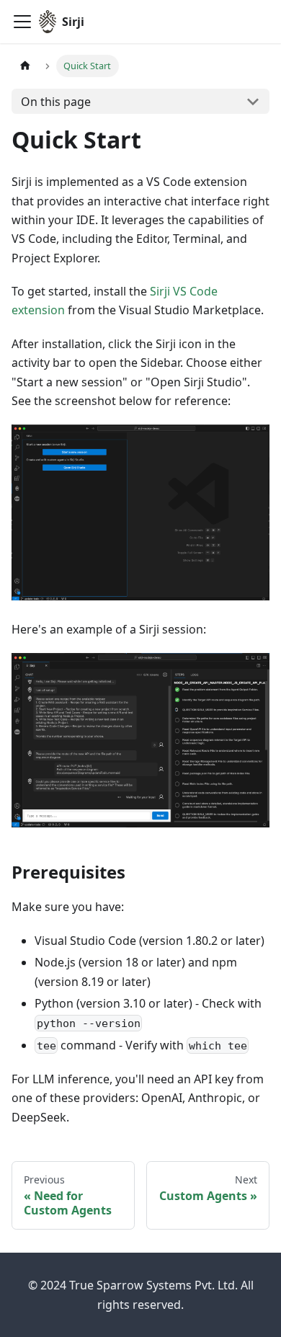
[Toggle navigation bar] (22, 21)
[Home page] (25, 66)
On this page (56, 102)
